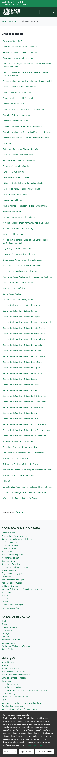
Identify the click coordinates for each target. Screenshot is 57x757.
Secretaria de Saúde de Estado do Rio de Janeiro (24, 424)
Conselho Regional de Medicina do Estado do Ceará (26, 137)
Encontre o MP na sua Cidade (15, 696)
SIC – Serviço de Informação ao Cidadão (19, 709)
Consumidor (7, 630)
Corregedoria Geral (10, 545)
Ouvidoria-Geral (9, 548)
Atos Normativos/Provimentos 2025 (17, 674)
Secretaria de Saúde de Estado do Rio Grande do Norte (27, 430)
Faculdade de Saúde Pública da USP (19, 160)
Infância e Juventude (11, 639)
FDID (4, 700)
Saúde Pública (8, 649)
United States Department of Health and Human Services (28, 487)
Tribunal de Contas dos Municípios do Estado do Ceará (27, 469)
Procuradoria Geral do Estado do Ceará (20, 271)
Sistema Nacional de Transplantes (18, 441)
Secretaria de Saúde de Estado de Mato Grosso (24, 328)
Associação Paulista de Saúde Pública (19, 86)
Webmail (17, 4)
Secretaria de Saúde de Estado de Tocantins (22, 373)
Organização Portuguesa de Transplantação (22, 260)
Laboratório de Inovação (12, 604)
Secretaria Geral (9, 561)
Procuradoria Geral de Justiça (15, 536)
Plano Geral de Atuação (12, 583)
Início (4, 21)
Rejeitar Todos (26, 751)
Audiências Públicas (10, 668)
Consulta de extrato (10, 684)
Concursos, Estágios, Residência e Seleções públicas (25, 690)
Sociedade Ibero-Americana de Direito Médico (23, 452)
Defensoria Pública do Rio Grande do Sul (21, 149)
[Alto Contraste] (22, 2)
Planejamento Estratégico (13, 579)
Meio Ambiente (8, 643)
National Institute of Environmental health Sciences (26, 223)
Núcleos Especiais (9, 570)
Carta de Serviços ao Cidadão (14, 678)
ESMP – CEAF (7, 551)
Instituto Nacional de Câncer (15, 194)
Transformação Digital (11, 608)
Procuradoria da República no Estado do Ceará (23, 265)
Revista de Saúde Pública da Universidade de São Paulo (27, 277)
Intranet (6, 4)
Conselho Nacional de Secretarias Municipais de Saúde (27, 132)
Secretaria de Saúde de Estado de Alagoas (21, 316)
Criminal (5, 624)
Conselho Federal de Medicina (16, 115)
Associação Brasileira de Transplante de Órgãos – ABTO (27, 81)
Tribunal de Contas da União (15, 458)
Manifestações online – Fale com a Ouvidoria (21, 703)
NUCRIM (5, 595)
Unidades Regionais (10, 586)
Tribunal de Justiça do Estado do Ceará (20, 475)
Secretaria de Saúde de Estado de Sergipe (21, 367)
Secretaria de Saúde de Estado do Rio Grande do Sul (26, 435)
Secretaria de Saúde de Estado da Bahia (20, 311)
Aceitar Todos (10, 751)
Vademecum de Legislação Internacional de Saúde (25, 492)
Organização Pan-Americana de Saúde (20, 254)
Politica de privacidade (34, 745)
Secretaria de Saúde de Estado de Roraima (22, 350)
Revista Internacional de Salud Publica (20, 282)
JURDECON (6, 592)
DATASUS (7, 143)
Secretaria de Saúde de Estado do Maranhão (23, 407)
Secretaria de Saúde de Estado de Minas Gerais (24, 333)
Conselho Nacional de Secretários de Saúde (22, 126)
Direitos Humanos (9, 627)
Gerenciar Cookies (45, 751)
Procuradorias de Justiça (12, 554)
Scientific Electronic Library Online (18, 299)
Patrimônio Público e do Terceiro (16, 646)
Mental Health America (13, 234)
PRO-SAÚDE (14, 21)
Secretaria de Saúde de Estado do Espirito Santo (24, 401)
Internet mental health (13, 200)
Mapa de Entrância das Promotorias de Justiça (22, 589)
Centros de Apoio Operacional (15, 567)
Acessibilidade (8, 662)
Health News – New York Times (16, 177)
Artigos (5, 665)
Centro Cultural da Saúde (14, 103)
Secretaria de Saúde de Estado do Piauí (20, 418)
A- (18, 2)
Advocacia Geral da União (14, 41)
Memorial (6, 601)
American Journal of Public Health (18, 58)
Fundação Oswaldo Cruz (13, 172)
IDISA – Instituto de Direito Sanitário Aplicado (23, 183)
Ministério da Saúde (12, 211)
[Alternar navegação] (36, 11)
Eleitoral (5, 636)
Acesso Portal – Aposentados (14, 671)
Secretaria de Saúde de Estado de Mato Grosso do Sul (27, 322)
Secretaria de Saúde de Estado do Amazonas (23, 384)
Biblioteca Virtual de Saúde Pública (18, 92)
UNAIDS (6, 481)
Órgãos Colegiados (10, 542)
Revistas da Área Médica (14, 288)
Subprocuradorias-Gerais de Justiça (17, 539)
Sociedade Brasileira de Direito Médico (20, 447)
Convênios (6, 681)
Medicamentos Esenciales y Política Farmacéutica (25, 206)
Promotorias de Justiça (11, 558)
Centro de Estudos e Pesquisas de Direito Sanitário (25, 109)
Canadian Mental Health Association (19, 98)
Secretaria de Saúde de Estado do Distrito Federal (25, 396)
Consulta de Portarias (11, 687)
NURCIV (5, 598)
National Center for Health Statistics (19, 217)
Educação (6, 633)
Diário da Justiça (9, 693)
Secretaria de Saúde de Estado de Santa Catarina (25, 356)
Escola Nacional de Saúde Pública (18, 154)
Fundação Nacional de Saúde (16, 166)
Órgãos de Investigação (12, 573)
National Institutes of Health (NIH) (18, 228)
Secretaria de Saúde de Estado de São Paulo (22, 362)
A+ (14, 2)
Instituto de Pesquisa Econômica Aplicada (21, 189)
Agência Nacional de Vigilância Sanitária (21, 52)
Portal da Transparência (12, 706)
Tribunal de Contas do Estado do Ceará (20, 464)
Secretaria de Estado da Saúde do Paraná (21, 305)
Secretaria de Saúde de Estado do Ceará (21, 390)
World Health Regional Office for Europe (20, 498)
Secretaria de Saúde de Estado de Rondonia (22, 345)
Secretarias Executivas (11, 564)
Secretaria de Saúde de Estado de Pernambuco (24, 339)
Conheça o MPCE (9, 532)
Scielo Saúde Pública (12, 294)
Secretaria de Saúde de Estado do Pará (20, 413)
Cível (4, 621)
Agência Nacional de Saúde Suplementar (21, 46)
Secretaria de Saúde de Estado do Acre (20, 379)
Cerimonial (6, 576)
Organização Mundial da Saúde (17, 248)
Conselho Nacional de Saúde (15, 120)
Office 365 (27, 4)
